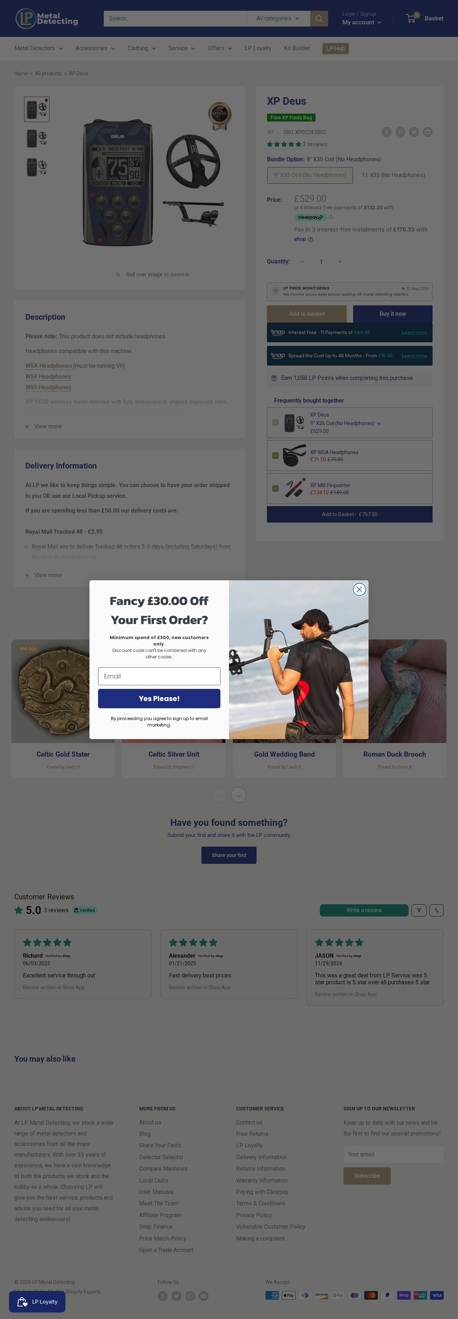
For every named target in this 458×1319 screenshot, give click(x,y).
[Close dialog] (359, 589)
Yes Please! (159, 699)
